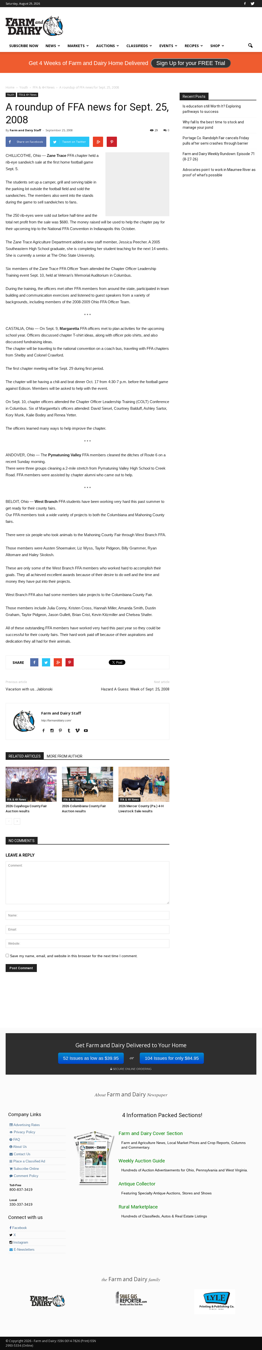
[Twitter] (252, 4)
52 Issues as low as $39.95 (91, 1058)
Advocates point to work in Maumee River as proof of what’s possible (219, 172)
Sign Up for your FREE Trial (190, 63)
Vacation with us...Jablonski (29, 689)
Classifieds (137, 45)
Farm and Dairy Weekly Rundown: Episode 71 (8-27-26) (219, 156)
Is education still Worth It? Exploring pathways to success (212, 109)
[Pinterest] (62, 731)
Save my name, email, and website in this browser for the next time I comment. (74, 956)
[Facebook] (245, 4)
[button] (250, 46)
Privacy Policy (24, 1132)
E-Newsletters (24, 1249)
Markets (76, 45)
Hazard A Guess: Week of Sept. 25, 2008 (135, 689)
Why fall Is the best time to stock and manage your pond (213, 124)
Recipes (192, 45)
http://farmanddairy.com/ (56, 720)
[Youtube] (87, 731)
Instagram (20, 1242)
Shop (215, 45)
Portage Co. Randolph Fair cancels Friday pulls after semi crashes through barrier (216, 140)
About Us (19, 1147)
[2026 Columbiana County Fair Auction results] (87, 784)
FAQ (16, 1139)
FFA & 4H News (28, 94)
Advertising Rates (26, 1125)
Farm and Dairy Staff (25, 130)
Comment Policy (25, 1176)
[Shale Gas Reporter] (131, 1305)
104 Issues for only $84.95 (172, 1058)
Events (166, 45)
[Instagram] (54, 731)
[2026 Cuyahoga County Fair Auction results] (31, 784)
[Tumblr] (71, 731)
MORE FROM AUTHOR (64, 756)
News (51, 45)
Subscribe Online (26, 1169)
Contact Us (21, 1154)
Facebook (19, 1228)
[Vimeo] (79, 731)
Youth (10, 94)
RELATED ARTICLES (25, 756)
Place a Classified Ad (28, 1161)
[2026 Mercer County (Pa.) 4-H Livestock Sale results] (143, 784)
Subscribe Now (23, 45)
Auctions (105, 45)
